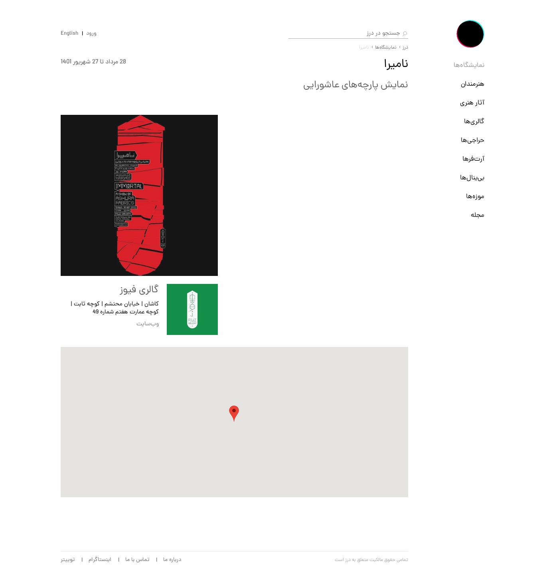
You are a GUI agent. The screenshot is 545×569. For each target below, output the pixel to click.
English (69, 34)
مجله (477, 216)
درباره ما (172, 560)
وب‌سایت (147, 324)
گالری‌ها (474, 122)
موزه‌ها (475, 197)
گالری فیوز (139, 290)
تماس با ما (137, 560)
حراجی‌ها (472, 141)
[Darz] (470, 34)
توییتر (68, 560)
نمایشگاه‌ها (469, 66)
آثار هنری (472, 103)
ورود (91, 34)
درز (405, 47)
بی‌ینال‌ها (472, 178)
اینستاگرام (100, 560)
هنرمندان (472, 84)
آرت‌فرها (473, 159)
